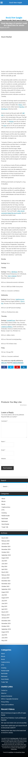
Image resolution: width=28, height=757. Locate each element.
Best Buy (21, 107)
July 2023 (4, 595)
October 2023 (5, 586)
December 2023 (6, 580)
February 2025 (6, 541)
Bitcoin (4, 501)
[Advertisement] (14, 54)
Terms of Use (21, 747)
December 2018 (6, 620)
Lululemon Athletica (6, 326)
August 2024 (5, 558)
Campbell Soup (11, 320)
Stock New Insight (15, 2)
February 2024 (6, 575)
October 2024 (5, 552)
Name (3, 441)
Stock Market (6, 37)
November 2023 (6, 583)
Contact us (4, 690)
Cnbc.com (4, 362)
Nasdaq (11, 121)
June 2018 (4, 637)
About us (3, 693)
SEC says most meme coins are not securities (14, 722)
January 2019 (5, 617)
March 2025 (5, 538)
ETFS (3, 510)
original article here (18, 362)
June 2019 (4, 603)
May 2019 (4, 606)
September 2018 (6, 629)
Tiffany (20, 104)
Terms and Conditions (7, 704)
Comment (4, 421)
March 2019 (5, 612)
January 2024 (5, 578)
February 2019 (6, 615)
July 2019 (4, 600)
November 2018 (6, 623)
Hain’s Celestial (12, 276)
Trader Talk (5, 527)
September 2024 (6, 555)
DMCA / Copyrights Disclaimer (9, 699)
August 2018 (5, 632)
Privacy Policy (5, 702)
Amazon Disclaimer (6, 696)
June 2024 (4, 563)
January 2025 (5, 543)
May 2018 (4, 640)
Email (3, 450)
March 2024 (5, 572)
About (3, 498)
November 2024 (6, 549)
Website (3, 458)
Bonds (3, 504)
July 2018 (4, 635)
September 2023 (6, 589)
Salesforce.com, (20, 299)
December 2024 (6, 546)
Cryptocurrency (6, 507)
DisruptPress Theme (20, 752)
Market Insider (6, 515)
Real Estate (5, 518)
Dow (5, 125)
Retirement (5, 521)
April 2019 (4, 609)
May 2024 (4, 566)
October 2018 (5, 626)
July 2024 (4, 560)
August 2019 (5, 597)
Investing (4, 513)
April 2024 (4, 569)
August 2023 (5, 592)
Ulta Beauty (4, 109)
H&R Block (14, 272)
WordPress (10, 752)
